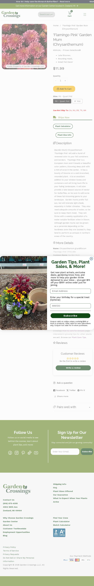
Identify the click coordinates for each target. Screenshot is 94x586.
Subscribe (70, 315)
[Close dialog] (91, 258)
